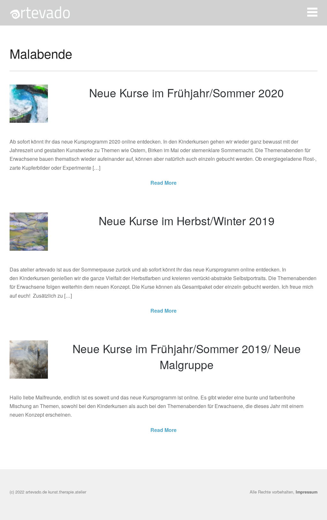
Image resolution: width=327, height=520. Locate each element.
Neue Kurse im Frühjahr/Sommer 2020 (186, 92)
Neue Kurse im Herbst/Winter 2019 (187, 220)
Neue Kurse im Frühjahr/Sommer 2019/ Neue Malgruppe (186, 356)
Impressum (306, 492)
